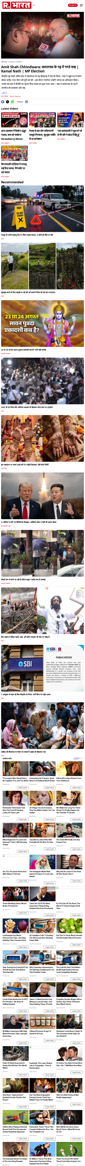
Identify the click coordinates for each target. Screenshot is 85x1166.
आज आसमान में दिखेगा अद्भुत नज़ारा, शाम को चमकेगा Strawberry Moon (13, 135)
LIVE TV (74, 5)
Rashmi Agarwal (15, 96)
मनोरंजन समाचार (5, 583)
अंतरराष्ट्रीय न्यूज (6, 526)
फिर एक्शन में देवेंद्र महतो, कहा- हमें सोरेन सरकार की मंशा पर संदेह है (25, 637)
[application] (42, 35)
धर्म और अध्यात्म (5, 354)
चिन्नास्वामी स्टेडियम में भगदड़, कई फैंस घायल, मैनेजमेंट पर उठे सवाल (14, 168)
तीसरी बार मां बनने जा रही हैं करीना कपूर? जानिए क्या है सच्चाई (23, 579)
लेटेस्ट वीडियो (4, 96)
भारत (2, 239)
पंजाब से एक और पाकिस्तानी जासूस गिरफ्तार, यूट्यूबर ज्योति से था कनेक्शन (42, 135)
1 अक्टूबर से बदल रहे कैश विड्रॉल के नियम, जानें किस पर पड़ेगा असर (25, 694)
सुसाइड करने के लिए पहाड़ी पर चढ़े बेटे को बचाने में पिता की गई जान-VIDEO (28, 292)
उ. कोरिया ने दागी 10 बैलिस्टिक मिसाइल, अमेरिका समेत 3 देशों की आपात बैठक (28, 522)
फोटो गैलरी (4, 468)
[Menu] (80, 5)
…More (4, 92)
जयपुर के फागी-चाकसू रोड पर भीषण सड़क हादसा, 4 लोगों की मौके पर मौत (27, 235)
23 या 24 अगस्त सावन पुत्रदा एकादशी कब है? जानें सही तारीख (23, 349)
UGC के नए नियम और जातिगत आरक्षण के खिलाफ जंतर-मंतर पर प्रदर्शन (27, 407)
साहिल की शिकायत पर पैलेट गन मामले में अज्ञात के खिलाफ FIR (23, 751)
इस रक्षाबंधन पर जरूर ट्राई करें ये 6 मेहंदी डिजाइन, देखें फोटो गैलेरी (24, 464)
